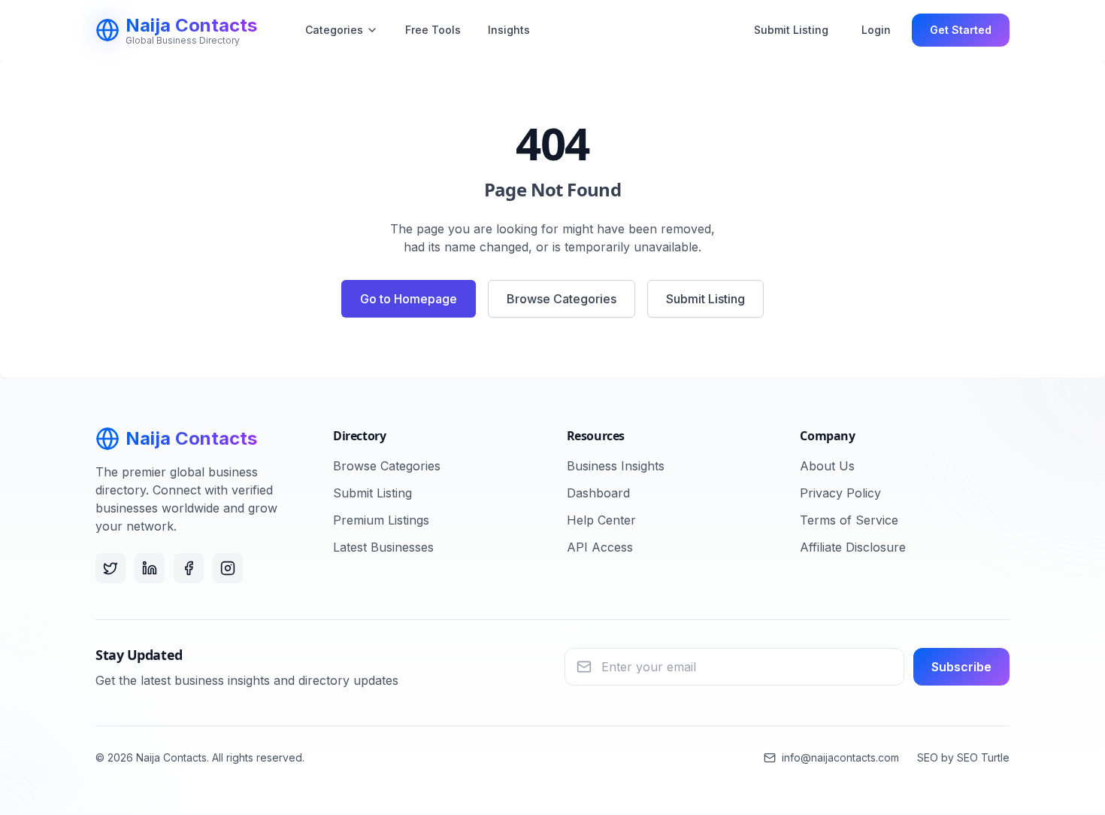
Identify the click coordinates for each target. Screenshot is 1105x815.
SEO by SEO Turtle (963, 757)
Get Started (960, 29)
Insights (509, 29)
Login (876, 29)
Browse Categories (561, 298)
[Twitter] (110, 568)
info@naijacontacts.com (840, 757)
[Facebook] (189, 568)
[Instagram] (228, 568)
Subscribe (961, 666)
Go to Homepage (408, 298)
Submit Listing (791, 29)
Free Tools (433, 29)
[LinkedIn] (150, 568)
